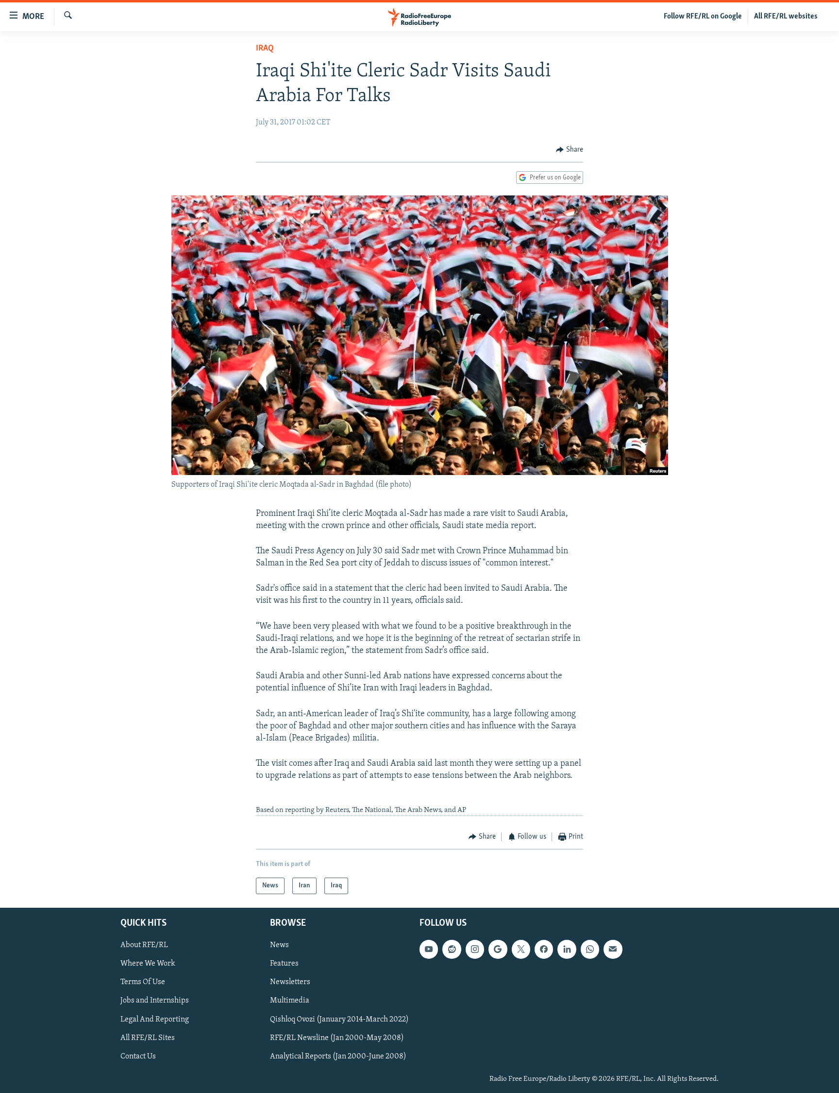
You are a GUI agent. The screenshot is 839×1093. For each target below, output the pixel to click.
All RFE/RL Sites (147, 1038)
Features (284, 964)
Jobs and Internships (154, 1001)
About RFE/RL (144, 945)
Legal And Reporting (154, 1019)
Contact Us (138, 1056)
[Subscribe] (613, 949)
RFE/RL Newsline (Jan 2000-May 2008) (337, 1038)
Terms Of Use (142, 982)
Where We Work (147, 964)
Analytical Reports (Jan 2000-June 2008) (338, 1056)
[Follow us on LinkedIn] (566, 949)
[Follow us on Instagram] (475, 949)
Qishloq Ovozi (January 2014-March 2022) (339, 1019)
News (279, 945)
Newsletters (290, 982)
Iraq (265, 48)
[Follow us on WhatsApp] (590, 949)
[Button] (569, 149)
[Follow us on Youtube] (429, 949)
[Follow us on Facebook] (544, 949)
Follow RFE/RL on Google (703, 16)
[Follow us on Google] (497, 949)
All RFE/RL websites (786, 16)
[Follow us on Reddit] (451, 949)
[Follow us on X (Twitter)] (521, 949)
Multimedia (289, 1001)
